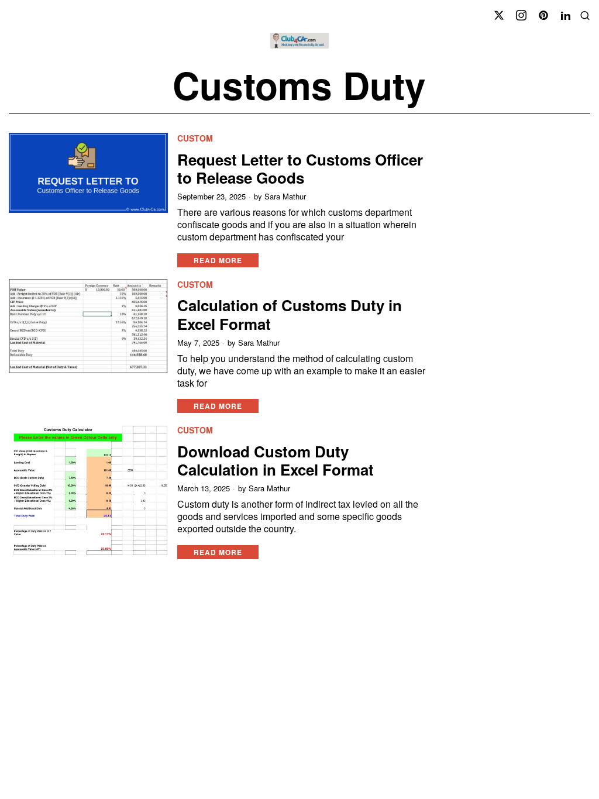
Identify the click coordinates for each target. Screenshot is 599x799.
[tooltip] (499, 15)
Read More (218, 260)
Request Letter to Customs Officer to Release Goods (300, 168)
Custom (195, 138)
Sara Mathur (285, 196)
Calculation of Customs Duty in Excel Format (289, 314)
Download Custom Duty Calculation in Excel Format (275, 460)
